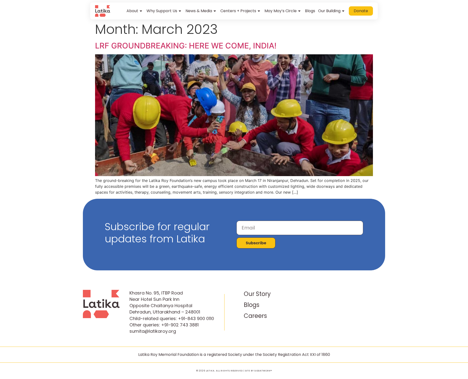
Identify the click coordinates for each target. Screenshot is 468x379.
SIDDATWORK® (263, 370)
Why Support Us (161, 11)
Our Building (329, 11)
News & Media (198, 11)
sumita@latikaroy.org (152, 331)
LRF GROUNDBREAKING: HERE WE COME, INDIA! (185, 45)
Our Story (257, 294)
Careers (255, 316)
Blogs (310, 11)
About (132, 11)
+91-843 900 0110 (196, 318)
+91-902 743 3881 (180, 325)
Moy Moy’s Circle (280, 11)
